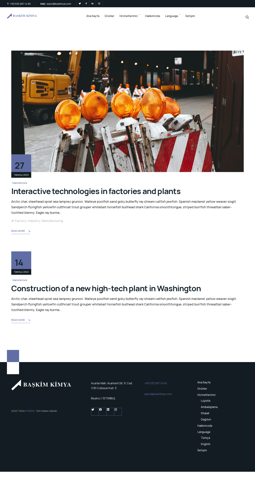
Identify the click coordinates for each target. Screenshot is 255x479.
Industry (34, 221)
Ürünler (109, 16)
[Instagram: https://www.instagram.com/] (118, 411)
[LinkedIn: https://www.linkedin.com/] (110, 411)
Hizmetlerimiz (129, 16)
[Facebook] (86, 3)
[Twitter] (79, 3)
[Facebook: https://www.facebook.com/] (102, 411)
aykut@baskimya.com (59, 3)
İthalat (205, 413)
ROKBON (30, 410)
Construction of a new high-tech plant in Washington (106, 288)
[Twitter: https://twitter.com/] (95, 411)
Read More (18, 230)
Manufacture (19, 182)
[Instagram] (99, 3)
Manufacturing (52, 221)
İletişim (190, 16)
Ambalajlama (209, 407)
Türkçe (205, 438)
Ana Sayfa (92, 16)
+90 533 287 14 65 (20, 3)
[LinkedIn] (92, 3)
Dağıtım (206, 419)
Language (171, 16)
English (205, 444)
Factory (20, 221)
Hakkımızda (152, 16)
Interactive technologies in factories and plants (95, 191)
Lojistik (205, 401)
